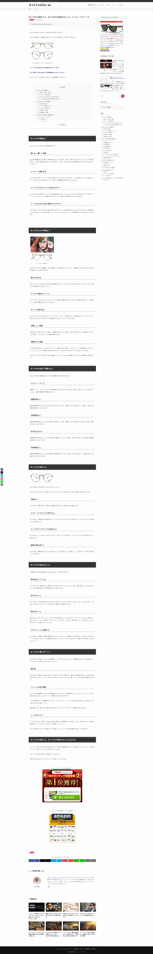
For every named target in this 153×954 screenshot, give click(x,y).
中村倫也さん (107, 148)
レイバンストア (120, 60)
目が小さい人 (107, 164)
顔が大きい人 (107, 165)
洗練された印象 (44, 112)
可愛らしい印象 (44, 110)
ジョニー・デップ (44, 117)
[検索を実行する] (122, 96)
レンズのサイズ (108, 175)
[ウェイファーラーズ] (40, 5)
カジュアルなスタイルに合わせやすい (49, 96)
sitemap (81, 949)
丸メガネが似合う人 (107, 150)
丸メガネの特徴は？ (43, 90)
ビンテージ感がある (45, 94)
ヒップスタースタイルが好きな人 (112, 156)
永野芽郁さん (43, 121)
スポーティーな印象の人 (110, 167)
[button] (34, 860)
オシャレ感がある (44, 108)
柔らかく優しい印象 (45, 92)
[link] (49, 887)
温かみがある (43, 103)
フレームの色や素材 (109, 173)
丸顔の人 (106, 152)
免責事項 (76, 949)
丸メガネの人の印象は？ (45, 101)
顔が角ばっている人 (109, 162)
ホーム (58, 949)
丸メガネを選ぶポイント (108, 170)
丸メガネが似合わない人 (108, 160)
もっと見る (62, 124)
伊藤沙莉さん (43, 119)
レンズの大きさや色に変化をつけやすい (50, 99)
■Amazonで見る (104, 49)
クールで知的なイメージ (46, 106)
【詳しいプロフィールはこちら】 (56, 877)
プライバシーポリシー (67, 949)
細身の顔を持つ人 (108, 157)
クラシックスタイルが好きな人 (111, 154)
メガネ (32, 19)
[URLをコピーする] (90, 860)
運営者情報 (87, 949)
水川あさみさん (108, 146)
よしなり (37, 886)
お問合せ (94, 949)
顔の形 (105, 171)
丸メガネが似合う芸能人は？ (46, 115)
